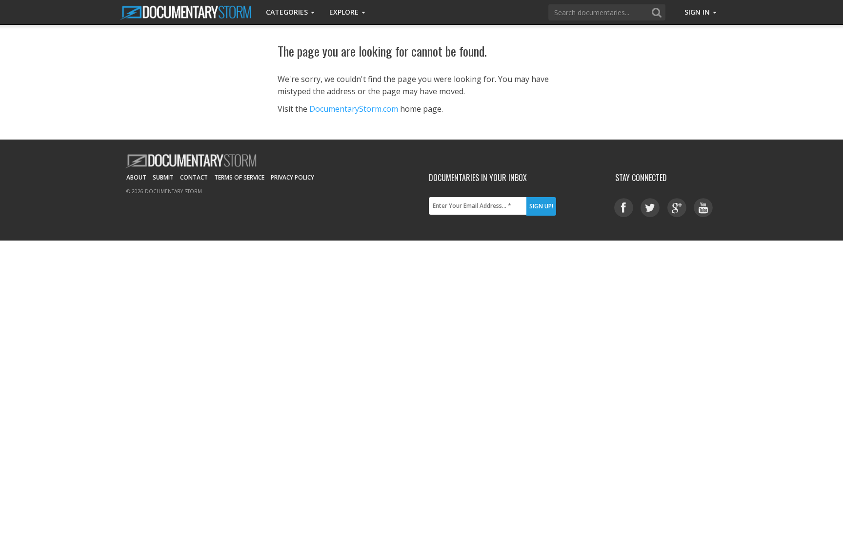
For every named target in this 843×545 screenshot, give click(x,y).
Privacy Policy (292, 177)
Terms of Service (239, 177)
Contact (194, 177)
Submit (163, 177)
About (136, 177)
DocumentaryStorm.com (353, 108)
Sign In (698, 12)
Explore (345, 12)
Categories (288, 12)
